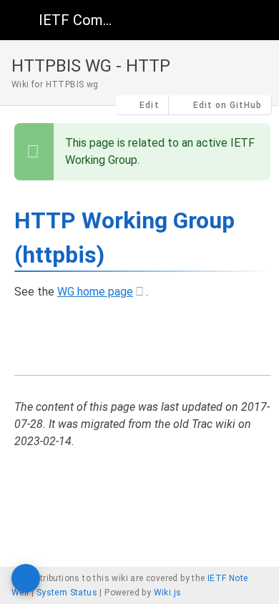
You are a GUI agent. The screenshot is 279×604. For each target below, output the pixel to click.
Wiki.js (168, 593)
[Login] (256, 20)
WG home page (95, 291)
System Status (66, 593)
